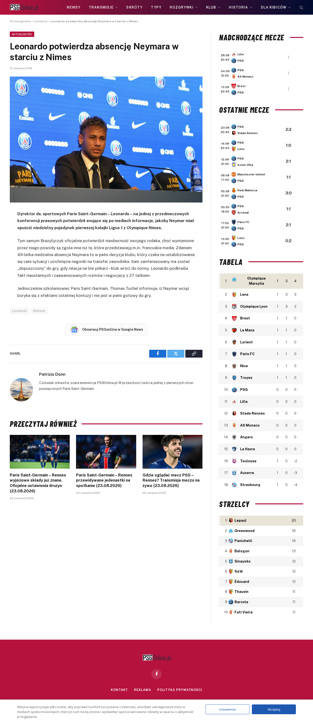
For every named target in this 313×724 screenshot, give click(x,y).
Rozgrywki (181, 7)
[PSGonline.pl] (24, 7)
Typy (156, 7)
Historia (238, 7)
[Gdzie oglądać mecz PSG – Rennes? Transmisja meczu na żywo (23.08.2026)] (172, 452)
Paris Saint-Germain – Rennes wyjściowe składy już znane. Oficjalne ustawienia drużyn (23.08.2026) (38, 483)
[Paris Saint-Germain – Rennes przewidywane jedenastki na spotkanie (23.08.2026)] (106, 452)
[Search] (301, 7)
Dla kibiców (273, 7)
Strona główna (20, 21)
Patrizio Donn (52, 374)
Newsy (73, 7)
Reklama (142, 690)
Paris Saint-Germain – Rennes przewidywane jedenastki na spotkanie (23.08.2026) (104, 480)
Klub (211, 7)
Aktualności (22, 34)
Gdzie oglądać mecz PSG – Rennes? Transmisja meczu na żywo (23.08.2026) (171, 480)
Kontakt (119, 690)
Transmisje (101, 7)
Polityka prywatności (179, 690)
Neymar (39, 311)
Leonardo (41, 21)
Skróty (134, 7)
